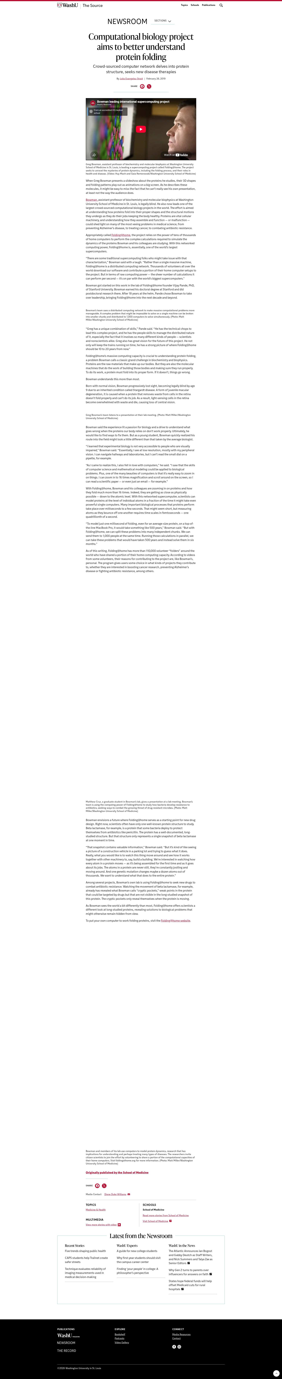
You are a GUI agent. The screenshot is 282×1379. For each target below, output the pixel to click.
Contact (176, 1338)
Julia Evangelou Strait (131, 79)
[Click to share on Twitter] (149, 86)
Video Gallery (122, 1343)
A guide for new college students (137, 1251)
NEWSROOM (127, 22)
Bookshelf (120, 1334)
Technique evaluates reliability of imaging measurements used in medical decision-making (85, 1273)
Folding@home (120, 235)
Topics (184, 5)
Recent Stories (74, 1245)
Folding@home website (175, 921)
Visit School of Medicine (155, 1221)
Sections (161, 21)
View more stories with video (101, 1225)
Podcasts (119, 1338)
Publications (208, 5)
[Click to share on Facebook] (142, 86)
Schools (195, 5)
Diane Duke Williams (115, 1194)
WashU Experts (127, 1245)
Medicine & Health (96, 1210)
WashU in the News (182, 1245)
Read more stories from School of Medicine (166, 1216)
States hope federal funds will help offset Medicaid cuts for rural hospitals (190, 1285)
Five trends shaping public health (85, 1251)
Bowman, (92, 200)
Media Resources (181, 1334)
